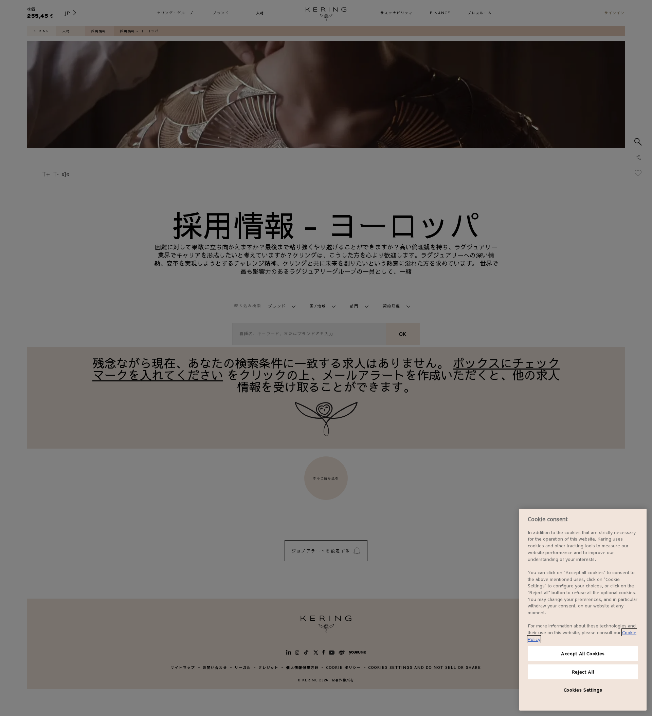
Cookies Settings (583, 689)
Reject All (583, 671)
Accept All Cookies (583, 653)
